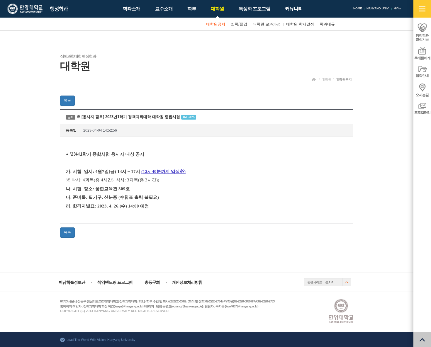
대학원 (326, 79)
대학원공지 (344, 79)
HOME (357, 8)
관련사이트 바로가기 (320, 282)
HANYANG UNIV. (377, 8)
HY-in (397, 8)
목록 (67, 100)
